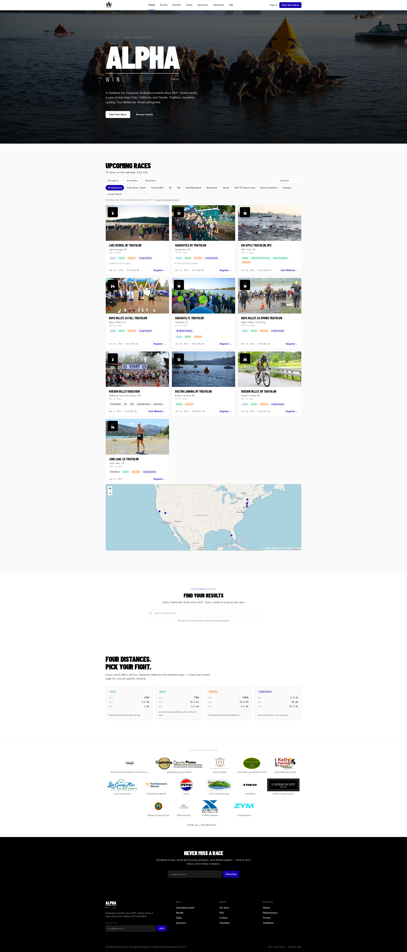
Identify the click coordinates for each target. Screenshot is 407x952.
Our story (224, 907)
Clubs (189, 4)
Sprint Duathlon (269, 187)
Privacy (267, 917)
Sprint (226, 187)
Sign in (273, 5)
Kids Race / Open (136, 187)
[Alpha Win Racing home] (109, 5)
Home (152, 4)
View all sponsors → (203, 825)
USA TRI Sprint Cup (244, 187)
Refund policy (270, 912)
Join (161, 928)
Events (164, 4)
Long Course (115, 194)
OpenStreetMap (283, 549)
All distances (115, 187)
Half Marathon (194, 187)
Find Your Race (290, 5)
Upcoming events (185, 907)
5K (170, 187)
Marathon (212, 187)
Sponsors (202, 4)
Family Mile (157, 187)
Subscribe (231, 874)
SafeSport (268, 923)
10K (178, 187)
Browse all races (221, 620)
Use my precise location (167, 200)
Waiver (266, 907)
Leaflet (269, 549)
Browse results (144, 114)
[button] (247, 499)
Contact (223, 917)
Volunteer (218, 4)
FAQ (231, 4)
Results (177, 4)
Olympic (287, 187)
